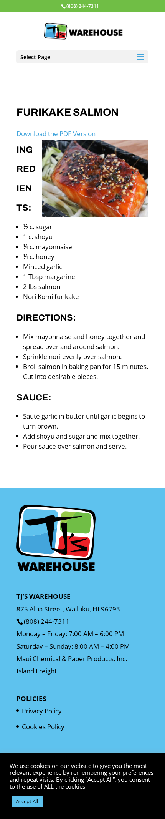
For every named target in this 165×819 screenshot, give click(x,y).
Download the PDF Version (56, 133)
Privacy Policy (42, 710)
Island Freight (36, 670)
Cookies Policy (43, 726)
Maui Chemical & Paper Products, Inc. (71, 658)
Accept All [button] (27, 801)
